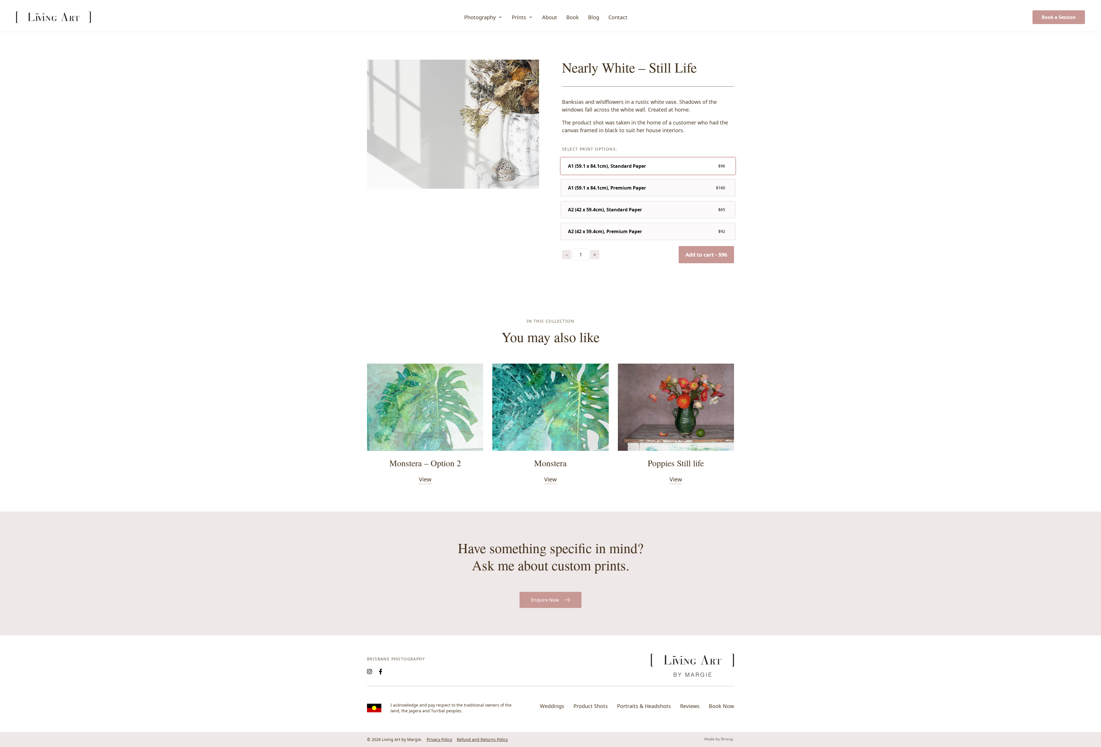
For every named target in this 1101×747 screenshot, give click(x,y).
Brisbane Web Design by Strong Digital (719, 740)
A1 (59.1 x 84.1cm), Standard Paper (607, 166)
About (549, 17)
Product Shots (590, 706)
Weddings (552, 706)
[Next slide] (532, 124)
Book (572, 17)
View (425, 479)
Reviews (690, 706)
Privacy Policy (439, 739)
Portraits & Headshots (644, 706)
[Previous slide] (374, 124)
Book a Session (1059, 17)
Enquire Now (545, 600)
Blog (593, 17)
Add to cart (706, 254)
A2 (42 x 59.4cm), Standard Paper (605, 209)
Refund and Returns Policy (482, 739)
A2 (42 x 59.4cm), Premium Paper (605, 231)
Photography (480, 17)
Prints (519, 17)
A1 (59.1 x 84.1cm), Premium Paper (607, 188)
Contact (617, 17)
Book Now (721, 706)
